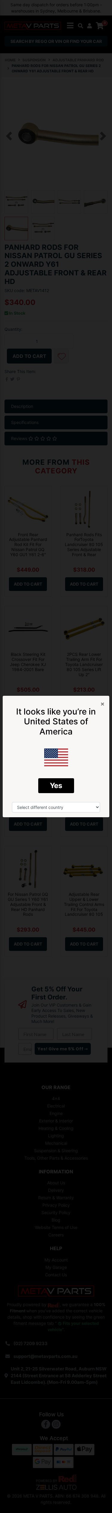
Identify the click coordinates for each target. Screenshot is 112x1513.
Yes (56, 785)
